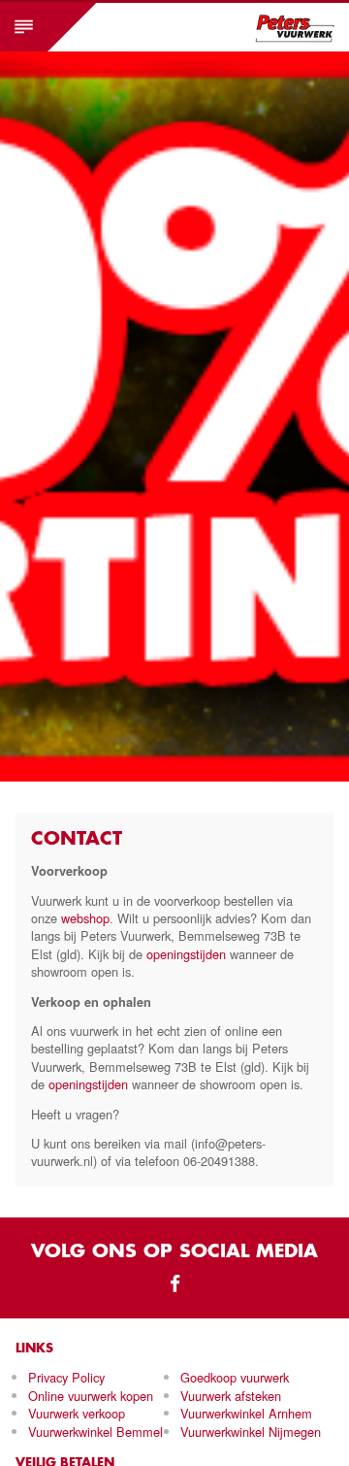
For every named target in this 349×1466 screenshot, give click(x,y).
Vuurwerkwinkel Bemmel (95, 1431)
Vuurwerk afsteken (230, 1395)
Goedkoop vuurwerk (234, 1377)
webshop (85, 918)
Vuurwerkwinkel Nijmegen (250, 1431)
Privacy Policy (66, 1377)
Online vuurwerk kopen (90, 1395)
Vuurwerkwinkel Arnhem (246, 1413)
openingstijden (186, 954)
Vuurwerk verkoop (76, 1413)
